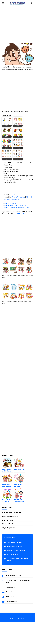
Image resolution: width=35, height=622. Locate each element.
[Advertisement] (17, 24)
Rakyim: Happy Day (8, 528)
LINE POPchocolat (10, 203)
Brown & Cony (10, 587)
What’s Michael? (7, 524)
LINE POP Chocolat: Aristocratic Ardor (16, 207)
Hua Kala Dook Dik (13, 554)
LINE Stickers (21, 214)
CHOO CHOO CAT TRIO (14, 542)
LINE (13, 195)
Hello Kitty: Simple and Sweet (16, 550)
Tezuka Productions (18, 197)
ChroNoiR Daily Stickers (10, 516)
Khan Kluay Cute (7, 520)
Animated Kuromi (11, 601)
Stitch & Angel (10, 597)
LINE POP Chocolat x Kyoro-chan (15, 205)
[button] (31, 3)
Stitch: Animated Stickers (13, 575)
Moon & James (10, 592)
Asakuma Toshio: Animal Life (11, 512)
